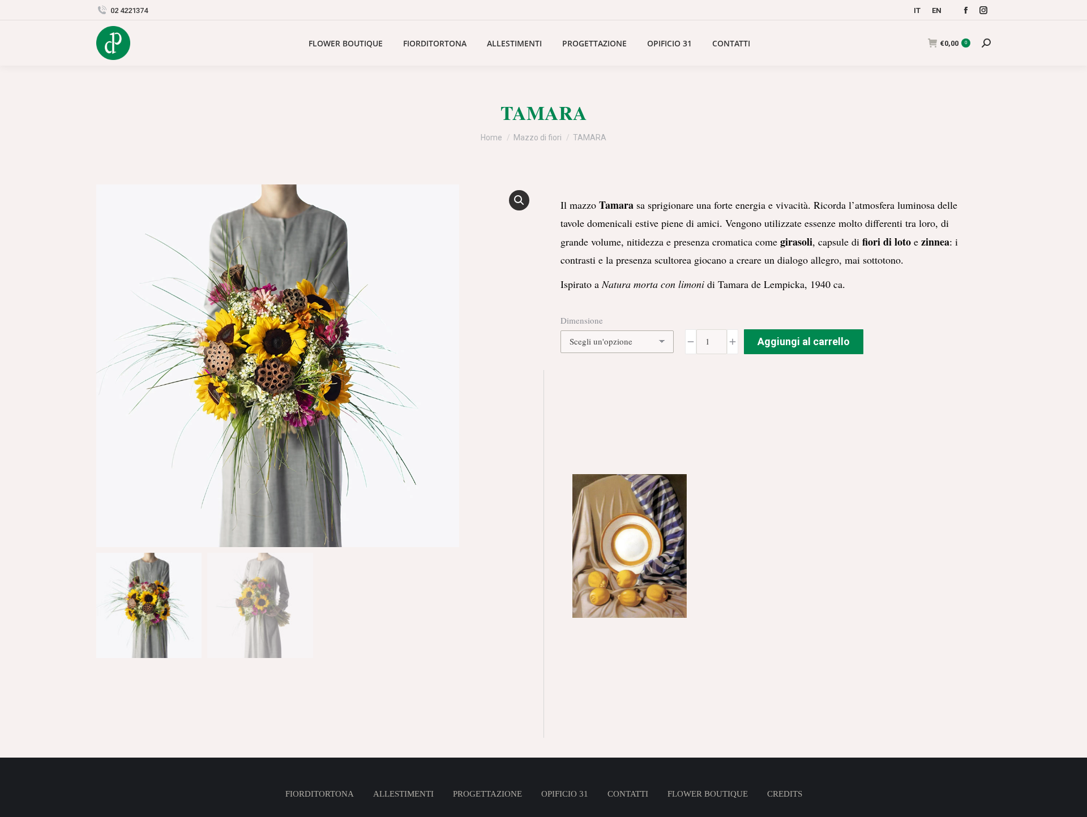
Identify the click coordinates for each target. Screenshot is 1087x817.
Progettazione (487, 793)
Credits (784, 793)
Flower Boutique (707, 793)
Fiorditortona (319, 793)
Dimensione (581, 320)
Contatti (627, 793)
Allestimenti (403, 793)
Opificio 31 (564, 793)
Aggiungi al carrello (804, 341)
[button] (519, 200)
